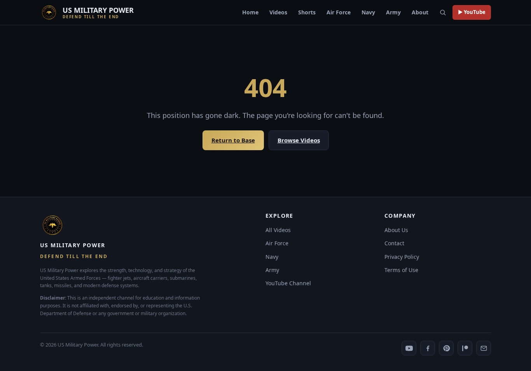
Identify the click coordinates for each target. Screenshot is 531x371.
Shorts (307, 12)
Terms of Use (401, 270)
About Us (396, 230)
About (420, 12)
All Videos (278, 230)
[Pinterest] (446, 348)
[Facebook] (427, 348)
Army (393, 12)
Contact (394, 243)
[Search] (443, 12)
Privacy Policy (401, 256)
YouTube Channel (288, 283)
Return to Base (233, 140)
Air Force (339, 12)
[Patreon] (465, 348)
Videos (278, 12)
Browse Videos (299, 140)
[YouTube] (409, 348)
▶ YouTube (472, 12)
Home (250, 12)
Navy (368, 12)
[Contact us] (483, 348)
